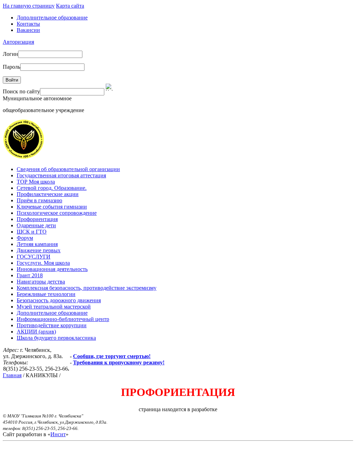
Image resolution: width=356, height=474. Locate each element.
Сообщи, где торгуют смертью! (112, 356)
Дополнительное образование (52, 17)
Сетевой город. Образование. (52, 188)
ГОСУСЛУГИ (33, 257)
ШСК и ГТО (32, 232)
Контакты (28, 24)
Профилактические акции (48, 194)
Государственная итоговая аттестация (61, 175)
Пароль (11, 67)
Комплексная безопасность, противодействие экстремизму (86, 288)
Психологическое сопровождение (57, 213)
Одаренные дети (36, 225)
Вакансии (28, 30)
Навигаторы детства (41, 282)
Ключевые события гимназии (52, 207)
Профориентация (37, 219)
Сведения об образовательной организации (68, 169)
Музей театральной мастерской (54, 307)
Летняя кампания (37, 244)
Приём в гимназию (39, 200)
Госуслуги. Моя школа (43, 263)
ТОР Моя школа (36, 182)
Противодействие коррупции (52, 325)
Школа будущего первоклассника (56, 338)
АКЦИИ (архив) (36, 332)
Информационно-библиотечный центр (63, 319)
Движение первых (38, 250)
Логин (10, 54)
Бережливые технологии (46, 294)
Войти (12, 80)
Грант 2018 (30, 275)
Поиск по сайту (21, 91)
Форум (25, 238)
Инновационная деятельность (52, 269)
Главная (12, 375)
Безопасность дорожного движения (59, 300)
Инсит (58, 434)
